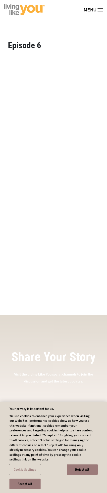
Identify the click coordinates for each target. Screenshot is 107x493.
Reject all (82, 469)
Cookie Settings (25, 469)
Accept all (25, 484)
